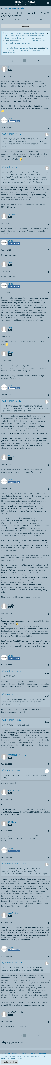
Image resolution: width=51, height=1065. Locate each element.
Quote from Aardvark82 (14, 864)
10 (35, 60)
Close (15, 1062)
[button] (3, 3)
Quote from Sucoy (11, 401)
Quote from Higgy (11, 671)
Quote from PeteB (11, 134)
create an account (39, 48)
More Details (6, 1062)
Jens (5, 19)
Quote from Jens (11, 770)
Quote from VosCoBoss (14, 963)
